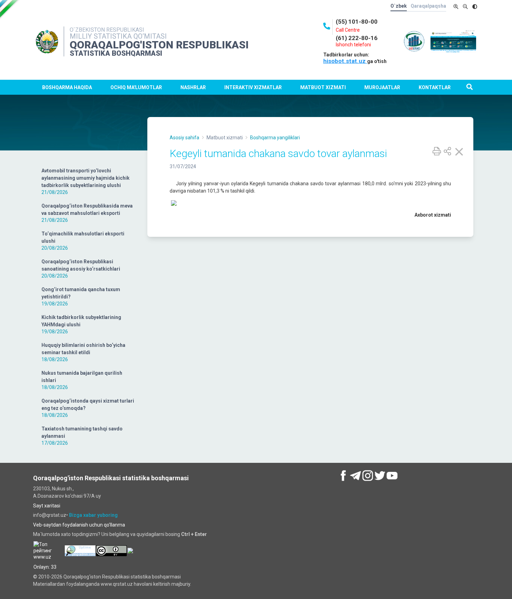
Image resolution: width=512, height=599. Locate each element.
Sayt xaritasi (46, 505)
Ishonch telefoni (353, 44)
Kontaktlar (435, 87)
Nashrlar (193, 87)
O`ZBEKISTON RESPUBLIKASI (107, 29)
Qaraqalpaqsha (428, 6)
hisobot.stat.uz (345, 60)
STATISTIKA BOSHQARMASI (116, 53)
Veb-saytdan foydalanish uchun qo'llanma (79, 525)
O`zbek (398, 6)
